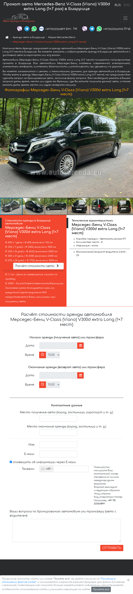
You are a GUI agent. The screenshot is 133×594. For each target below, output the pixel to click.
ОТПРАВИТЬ (111, 548)
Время (29, 355)
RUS (118, 5)
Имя (31, 444)
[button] (34, 206)
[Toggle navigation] (125, 18)
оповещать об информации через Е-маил (44, 462)
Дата (29, 345)
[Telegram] (27, 28)
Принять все (101, 589)
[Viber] (19, 28)
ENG (127, 5)
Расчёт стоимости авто (35, 266)
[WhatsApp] (34, 28)
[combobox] (47, 469)
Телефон (28, 468)
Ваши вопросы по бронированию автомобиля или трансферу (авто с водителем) (63, 513)
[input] (58, 345)
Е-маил (29, 454)
